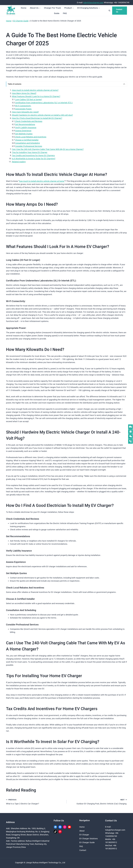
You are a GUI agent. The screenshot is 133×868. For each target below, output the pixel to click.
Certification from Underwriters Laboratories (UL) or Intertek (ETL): (44, 102)
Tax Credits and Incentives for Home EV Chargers (33, 155)
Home (23, 8)
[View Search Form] (109, 10)
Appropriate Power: (23, 109)
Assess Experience (23, 130)
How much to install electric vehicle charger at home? (35, 90)
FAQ (65, 13)
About (82, 831)
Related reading (19, 162)
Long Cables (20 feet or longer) (28, 99)
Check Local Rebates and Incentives (30, 137)
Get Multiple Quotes (23, 134)
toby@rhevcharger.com (93, 2)
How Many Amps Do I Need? (24, 93)
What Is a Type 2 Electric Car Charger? (22, 802)
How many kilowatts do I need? (25, 112)
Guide (56, 13)
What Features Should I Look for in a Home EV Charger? (36, 96)
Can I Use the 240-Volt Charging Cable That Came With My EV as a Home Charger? (48, 149)
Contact (82, 850)
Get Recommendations (25, 124)
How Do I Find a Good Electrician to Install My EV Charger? (37, 118)
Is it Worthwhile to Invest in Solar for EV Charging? (33, 158)
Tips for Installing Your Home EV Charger (29, 152)
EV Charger (84, 835)
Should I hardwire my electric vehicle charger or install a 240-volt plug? (42, 115)
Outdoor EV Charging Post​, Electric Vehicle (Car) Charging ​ (102, 802)
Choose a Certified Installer (27, 140)
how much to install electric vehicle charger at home (41, 181)
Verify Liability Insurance (25, 127)
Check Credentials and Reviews (28, 121)
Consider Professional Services (28, 146)
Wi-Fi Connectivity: (23, 106)
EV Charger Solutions (88, 838)
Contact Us (119, 10)
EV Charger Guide (20, 21)
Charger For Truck (52, 8)
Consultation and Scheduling (27, 143)
